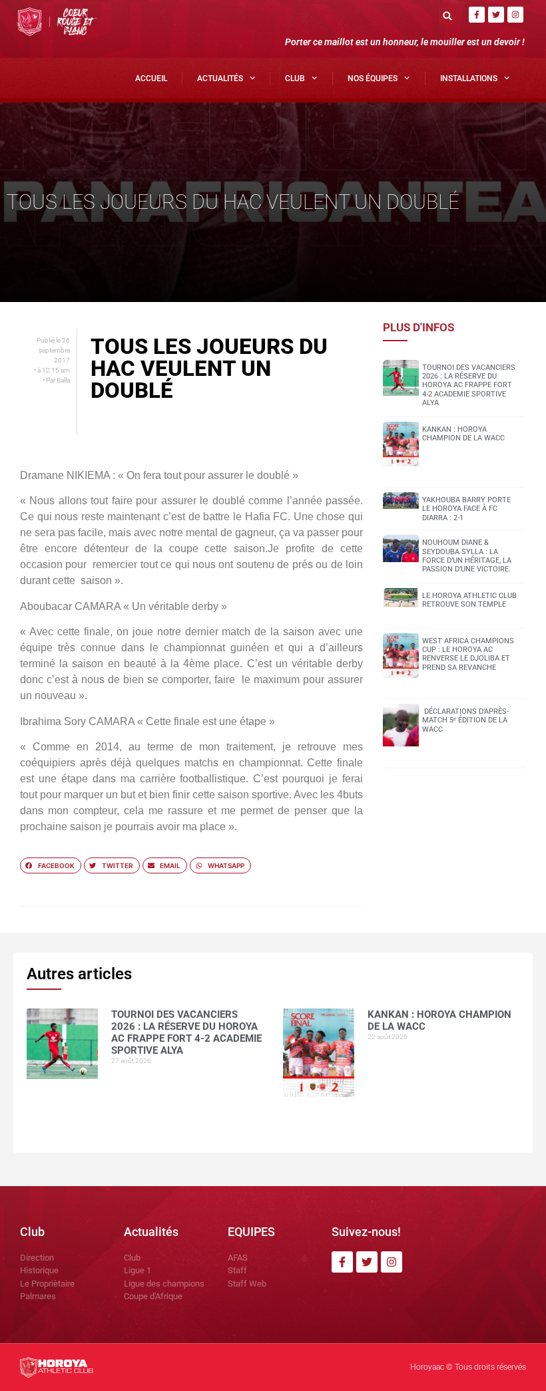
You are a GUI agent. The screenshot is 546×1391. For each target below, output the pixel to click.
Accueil (151, 78)
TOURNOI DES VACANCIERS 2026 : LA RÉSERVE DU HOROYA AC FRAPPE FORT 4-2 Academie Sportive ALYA (468, 385)
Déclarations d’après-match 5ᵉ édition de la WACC (465, 720)
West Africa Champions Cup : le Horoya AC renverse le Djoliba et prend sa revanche (468, 654)
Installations (468, 78)
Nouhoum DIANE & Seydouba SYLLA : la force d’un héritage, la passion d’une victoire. (466, 555)
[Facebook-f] (477, 15)
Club (295, 78)
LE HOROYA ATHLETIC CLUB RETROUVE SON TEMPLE (469, 600)
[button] (447, 15)
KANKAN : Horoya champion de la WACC (463, 433)
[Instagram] (515, 15)
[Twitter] (496, 15)
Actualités (220, 78)
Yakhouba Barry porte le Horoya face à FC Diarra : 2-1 (466, 509)
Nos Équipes (373, 78)
